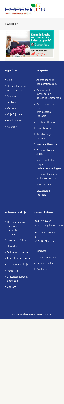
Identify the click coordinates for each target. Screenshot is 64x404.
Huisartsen (13, 246)
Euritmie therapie (46, 122)
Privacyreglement (46, 256)
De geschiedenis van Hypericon (16, 88)
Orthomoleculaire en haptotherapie (46, 176)
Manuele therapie (46, 144)
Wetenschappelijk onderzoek (17, 278)
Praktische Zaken (17, 240)
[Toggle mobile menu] (53, 9)
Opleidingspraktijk (17, 264)
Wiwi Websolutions (43, 314)
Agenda (11, 96)
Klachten (12, 126)
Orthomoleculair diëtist (45, 152)
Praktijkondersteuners (17, 258)
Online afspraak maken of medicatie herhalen (16, 228)
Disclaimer (42, 269)
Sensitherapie (44, 184)
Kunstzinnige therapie (44, 136)
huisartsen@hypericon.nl (48, 225)
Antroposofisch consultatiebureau (46, 81)
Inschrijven (13, 270)
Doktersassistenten (17, 252)
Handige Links (15, 120)
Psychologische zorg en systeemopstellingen (46, 164)
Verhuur (11, 108)
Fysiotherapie (44, 128)
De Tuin (11, 102)
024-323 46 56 (42, 221)
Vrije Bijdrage (15, 114)
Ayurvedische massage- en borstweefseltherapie (46, 93)
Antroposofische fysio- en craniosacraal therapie (45, 109)
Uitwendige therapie (43, 192)
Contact (11, 286)
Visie (9, 79)
